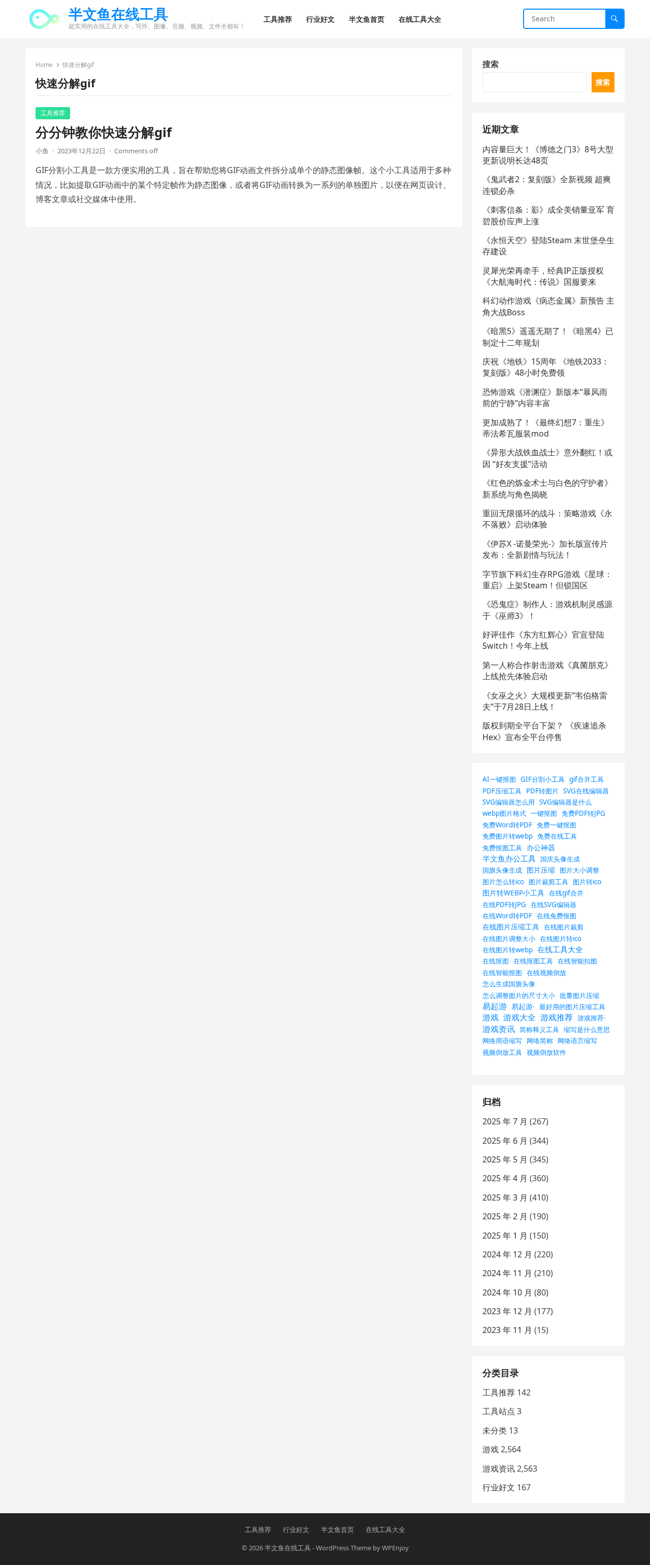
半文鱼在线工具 (118, 14)
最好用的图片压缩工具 (572, 1006)
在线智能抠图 (502, 972)
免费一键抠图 (556, 824)
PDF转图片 (542, 790)
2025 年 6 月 (505, 1140)
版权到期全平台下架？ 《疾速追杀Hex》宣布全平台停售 (544, 731)
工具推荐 (53, 113)
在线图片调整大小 (508, 938)
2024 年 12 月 (507, 1254)
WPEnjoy (395, 1547)
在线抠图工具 (533, 960)
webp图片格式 (504, 813)
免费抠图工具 (502, 847)
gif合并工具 (586, 779)
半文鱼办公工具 (509, 858)
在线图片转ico (560, 938)
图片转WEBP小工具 (513, 892)
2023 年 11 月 (507, 1330)
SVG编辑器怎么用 (508, 802)
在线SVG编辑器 (553, 904)
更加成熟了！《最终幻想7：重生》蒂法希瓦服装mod (545, 428)
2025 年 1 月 (505, 1235)
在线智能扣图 (577, 960)
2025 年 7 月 (505, 1121)
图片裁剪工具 (548, 881)
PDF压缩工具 (502, 790)
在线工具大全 (560, 949)
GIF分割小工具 (543, 779)
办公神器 (541, 847)
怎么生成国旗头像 (508, 983)
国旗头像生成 (502, 870)
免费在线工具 (557, 836)
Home (44, 64)
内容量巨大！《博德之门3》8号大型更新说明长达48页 (547, 155)
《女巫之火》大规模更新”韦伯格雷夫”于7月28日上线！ (544, 701)
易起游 (494, 1006)
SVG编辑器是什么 (565, 802)
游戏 (490, 1017)
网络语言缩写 (577, 1040)
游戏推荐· (591, 1017)
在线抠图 (495, 960)
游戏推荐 (556, 1017)
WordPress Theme (343, 1547)
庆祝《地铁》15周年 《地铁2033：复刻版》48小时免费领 (545, 367)
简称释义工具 (539, 1029)
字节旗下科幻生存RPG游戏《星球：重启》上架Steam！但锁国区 (547, 580)
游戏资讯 (498, 1029)
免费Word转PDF (507, 824)
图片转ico (587, 881)
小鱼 (42, 150)
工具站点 (498, 1411)
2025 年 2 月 (505, 1216)
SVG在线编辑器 (586, 790)
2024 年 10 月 (507, 1292)
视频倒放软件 (546, 1052)
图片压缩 (541, 870)
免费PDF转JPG (583, 813)
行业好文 (498, 1487)
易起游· (523, 1006)
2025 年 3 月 (505, 1197)
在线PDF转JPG (504, 904)
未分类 (494, 1430)
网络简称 (540, 1040)
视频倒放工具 (502, 1052)
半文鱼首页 (337, 1529)
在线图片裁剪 (563, 926)
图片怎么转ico (503, 881)
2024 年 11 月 (507, 1273)
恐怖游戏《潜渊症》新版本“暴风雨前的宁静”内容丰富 (544, 397)
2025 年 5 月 (505, 1159)
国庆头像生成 (560, 858)
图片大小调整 (579, 870)
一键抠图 (544, 813)
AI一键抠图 (499, 779)
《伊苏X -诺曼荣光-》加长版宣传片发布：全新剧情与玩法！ (545, 549)
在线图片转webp (507, 949)
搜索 (490, 64)
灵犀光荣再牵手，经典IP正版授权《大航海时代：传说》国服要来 (543, 276)
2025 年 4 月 (505, 1178)
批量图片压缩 (579, 995)
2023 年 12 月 (507, 1311)
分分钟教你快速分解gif (104, 132)
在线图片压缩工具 (510, 926)
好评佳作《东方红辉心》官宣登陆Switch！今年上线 (543, 640)
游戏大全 (519, 1017)
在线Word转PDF (507, 915)
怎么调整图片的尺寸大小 (518, 995)
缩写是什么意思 (587, 1029)
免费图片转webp (507, 836)
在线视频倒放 (546, 972)
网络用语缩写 (502, 1040)
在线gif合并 (566, 892)
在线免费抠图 (556, 915)
